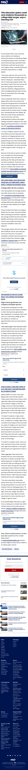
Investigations (5, 682)
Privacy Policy (15, 576)
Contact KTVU (16, 730)
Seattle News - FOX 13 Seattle (17, 720)
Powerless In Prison (5, 688)
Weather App (4, 672)
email (8, 756)
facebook (13, 756)
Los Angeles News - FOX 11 (17, 714)
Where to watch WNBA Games (6, 745)
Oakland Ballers (16, 672)
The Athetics (15, 674)
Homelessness (4, 685)
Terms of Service (15, 577)
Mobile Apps (15, 738)
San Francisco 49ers (17, 665)
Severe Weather (4, 671)
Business (3, 649)
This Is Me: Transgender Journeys (17, 698)
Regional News (17, 712)
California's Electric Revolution (17, 684)
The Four (15, 686)
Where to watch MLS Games (5, 748)
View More (23, 583)
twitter (20, 756)
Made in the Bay (16, 691)
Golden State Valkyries (17, 669)
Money (16, 549)
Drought (3, 646)
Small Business (4, 716)
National (3, 643)
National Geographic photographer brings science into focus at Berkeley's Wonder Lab (17, 618)
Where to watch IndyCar (4, 736)
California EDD (4, 684)
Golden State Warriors (17, 666)
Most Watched (5, 583)
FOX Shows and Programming (16, 732)
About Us (15, 723)
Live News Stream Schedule (17, 736)
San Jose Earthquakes (17, 677)
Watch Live (22, 2)
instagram (15, 756)
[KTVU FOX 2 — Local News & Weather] (5, 2)
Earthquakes (3, 669)
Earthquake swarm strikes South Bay (8, 585)
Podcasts (3, 652)
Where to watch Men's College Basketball (6, 739)
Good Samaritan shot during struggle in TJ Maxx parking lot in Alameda (16, 629)
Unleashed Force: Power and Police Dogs (4, 691)
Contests (15, 644)
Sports (15, 660)
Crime (2, 644)
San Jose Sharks (16, 675)
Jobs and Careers (16, 728)
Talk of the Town (16, 695)
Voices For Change (17, 703)
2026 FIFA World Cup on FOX (17, 663)
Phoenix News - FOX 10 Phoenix (17, 717)
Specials (15, 682)
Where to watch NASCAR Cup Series (5, 733)
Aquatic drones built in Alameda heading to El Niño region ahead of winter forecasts (17, 608)
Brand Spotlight (16, 708)
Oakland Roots (16, 671)
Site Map (15, 743)
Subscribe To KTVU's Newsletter (17, 741)
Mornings (15, 639)
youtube (10, 756)
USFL (14, 679)
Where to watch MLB (5, 731)
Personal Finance (23, 23)
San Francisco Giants (17, 668)
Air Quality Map (4, 666)
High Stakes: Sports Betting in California (17, 689)
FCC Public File (16, 744)
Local (2, 641)
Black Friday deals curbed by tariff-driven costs (9, 597)
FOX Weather (4, 674)
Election (2, 657)
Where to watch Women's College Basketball (4, 742)
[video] (23, 586)
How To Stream (16, 725)
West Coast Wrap (4, 654)
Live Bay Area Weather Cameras (6, 664)
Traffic (14, 643)
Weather (3, 660)
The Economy (4, 715)
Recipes (14, 646)
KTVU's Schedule (16, 734)
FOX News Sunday (5, 655)
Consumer (3, 650)
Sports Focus (15, 694)
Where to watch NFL (5, 727)
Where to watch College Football (4, 729)
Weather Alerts (4, 662)
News (2, 639)
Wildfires (3, 647)
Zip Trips (15, 641)
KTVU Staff (15, 727)
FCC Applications (16, 746)
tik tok (18, 756)
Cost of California (4, 687)
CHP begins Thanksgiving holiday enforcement (8, 591)
